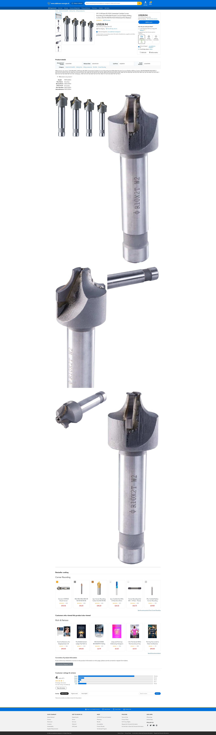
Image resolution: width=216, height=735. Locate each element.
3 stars (75, 679)
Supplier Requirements (52, 729)
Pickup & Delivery (86, 8)
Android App (150, 719)
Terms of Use (125, 717)
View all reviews (61, 688)
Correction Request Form (64, 664)
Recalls (98, 721)
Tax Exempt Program (102, 729)
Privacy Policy (125, 719)
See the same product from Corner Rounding (149, 610)
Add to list (143, 52)
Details (150, 49)
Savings (66, 8)
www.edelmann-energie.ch (114, 31)
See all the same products (154, 653)
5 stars (75, 676)
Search (157, 693)
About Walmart (51, 717)
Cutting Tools (72, 11)
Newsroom (49, 721)
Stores (73, 719)
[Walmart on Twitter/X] (151, 725)
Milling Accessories (80, 11)
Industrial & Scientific (63, 11)
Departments (53, 8)
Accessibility (100, 724)
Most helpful (84, 693)
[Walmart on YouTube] (154, 725)
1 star (76, 683)
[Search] (139, 3)
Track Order (118, 709)
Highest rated (74, 693)
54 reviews (107, 20)
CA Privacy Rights (126, 721)
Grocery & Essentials (75, 8)
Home (56, 11)
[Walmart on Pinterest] (157, 725)
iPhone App (149, 717)
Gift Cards (74, 726)
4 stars (75, 678)
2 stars (75, 681)
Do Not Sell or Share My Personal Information (132, 726)
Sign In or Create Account (93, 709)
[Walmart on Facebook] (147, 725)
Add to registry (154, 52)
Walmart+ (74, 724)
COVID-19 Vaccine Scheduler (104, 717)
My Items (107, 8)
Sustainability (50, 726)
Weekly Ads (128, 709)
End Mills (95, 67)
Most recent (64, 693)
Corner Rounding (102, 67)
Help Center (107, 709)
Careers (101, 8)
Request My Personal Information (130, 724)
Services (60, 8)
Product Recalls (100, 726)
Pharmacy (94, 8)
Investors (49, 724)
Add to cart (148, 22)
